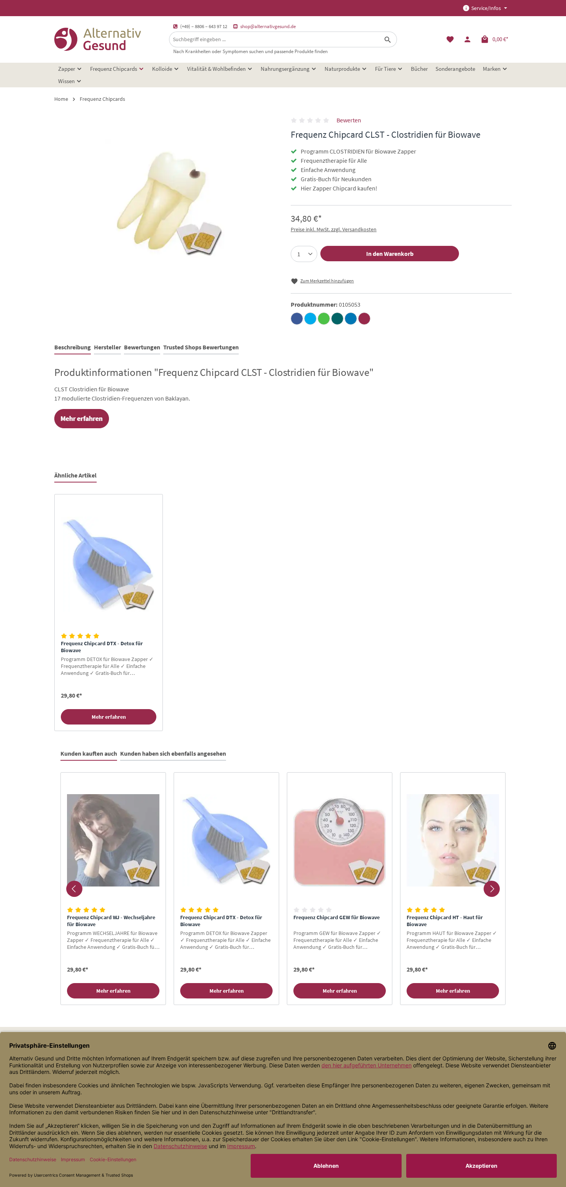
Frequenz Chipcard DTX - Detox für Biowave (102, 647)
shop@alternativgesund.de (268, 26)
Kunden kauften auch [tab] (88, 753)
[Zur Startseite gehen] (97, 39)
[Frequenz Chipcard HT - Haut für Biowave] (453, 840)
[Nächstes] (492, 889)
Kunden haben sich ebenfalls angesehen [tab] (173, 753)
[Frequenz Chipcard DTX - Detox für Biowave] (108, 564)
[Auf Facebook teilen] (297, 318)
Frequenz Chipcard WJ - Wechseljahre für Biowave (111, 921)
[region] (283, 612)
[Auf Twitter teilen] (310, 318)
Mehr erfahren (109, 716)
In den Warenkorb (390, 253)
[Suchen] (388, 39)
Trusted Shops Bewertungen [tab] (201, 347)
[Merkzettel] (450, 39)
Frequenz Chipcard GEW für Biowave (336, 917)
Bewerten (349, 120)
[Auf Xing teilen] (337, 318)
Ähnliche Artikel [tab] (75, 475)
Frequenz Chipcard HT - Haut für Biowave (445, 921)
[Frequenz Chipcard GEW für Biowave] (339, 840)
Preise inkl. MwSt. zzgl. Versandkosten (334, 229)
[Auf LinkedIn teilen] (351, 318)
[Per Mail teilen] (364, 318)
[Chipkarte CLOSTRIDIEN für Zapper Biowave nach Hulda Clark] (164, 198)
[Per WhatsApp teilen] (324, 318)
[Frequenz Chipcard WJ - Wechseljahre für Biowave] (113, 840)
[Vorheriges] (74, 889)
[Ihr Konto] (467, 39)
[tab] (72, 347)
